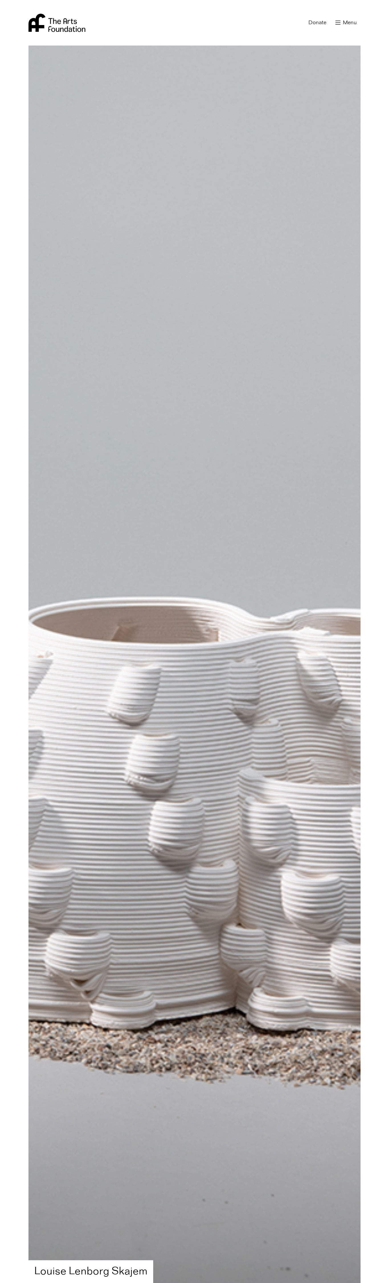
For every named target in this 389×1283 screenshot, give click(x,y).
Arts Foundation (56, 22)
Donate (317, 23)
